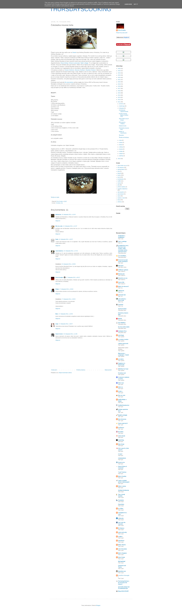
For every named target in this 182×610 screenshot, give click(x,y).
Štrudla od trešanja (124, 137)
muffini (119, 181)
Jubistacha (121, 290)
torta (62, 203)
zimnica (120, 201)
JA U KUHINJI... (122, 255)
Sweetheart (121, 540)
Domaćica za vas (122, 278)
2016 (119, 90)
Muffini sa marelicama (122, 132)
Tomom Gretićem (69, 70)
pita (118, 185)
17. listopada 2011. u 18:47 (66, 324)
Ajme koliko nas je (122, 165)
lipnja (120, 144)
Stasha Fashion (122, 308)
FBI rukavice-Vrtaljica (122, 123)
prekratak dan (122, 295)
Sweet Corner (59, 334)
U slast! (120, 454)
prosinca (121, 103)
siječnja (121, 155)
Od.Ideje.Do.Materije (123, 490)
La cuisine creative (123, 339)
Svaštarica (121, 427)
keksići (119, 173)
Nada (56, 239)
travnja (121, 149)
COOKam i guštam (123, 270)
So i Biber (120, 508)
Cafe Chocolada (122, 549)
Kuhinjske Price (122, 331)
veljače (121, 153)
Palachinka (121, 504)
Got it (136, 4)
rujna (120, 140)
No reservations (69, 82)
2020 (119, 81)
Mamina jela (121, 274)
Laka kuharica (59, 251)
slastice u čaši (121, 198)
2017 (119, 88)
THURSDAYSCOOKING (80, 9)
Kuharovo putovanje (74, 63)
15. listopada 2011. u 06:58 (68, 264)
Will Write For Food (123, 369)
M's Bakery (121, 528)
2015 (119, 93)
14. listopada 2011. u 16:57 (66, 239)
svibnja (121, 147)
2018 (119, 86)
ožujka (121, 151)
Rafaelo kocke (122, 126)
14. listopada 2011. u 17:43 (71, 251)
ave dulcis (121, 359)
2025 (119, 70)
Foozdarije (121, 500)
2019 (119, 84)
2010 (119, 158)
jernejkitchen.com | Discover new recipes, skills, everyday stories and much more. (123, 248)
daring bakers (121, 169)
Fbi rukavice (121, 167)
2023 (119, 75)
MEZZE (120, 318)
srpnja (121, 142)
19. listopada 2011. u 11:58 (70, 334)
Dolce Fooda (121, 557)
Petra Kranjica (59, 277)
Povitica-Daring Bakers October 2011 (123, 115)
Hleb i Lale (121, 383)
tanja (56, 324)
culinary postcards (123, 343)
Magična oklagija (122, 415)
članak (74, 52)
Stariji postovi (108, 370)
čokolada (58, 203)
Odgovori (57, 220)
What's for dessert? (123, 286)
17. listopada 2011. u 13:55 (66, 314)
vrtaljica (120, 536)
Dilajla (57, 289)
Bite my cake (59, 226)
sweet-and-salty (122, 532)
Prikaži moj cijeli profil (121, 32)
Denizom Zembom (80, 70)
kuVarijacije (121, 179)
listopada (121, 108)
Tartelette (120, 304)
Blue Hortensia (122, 419)
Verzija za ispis (55, 197)
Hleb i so (120, 387)
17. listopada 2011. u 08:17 (73, 277)
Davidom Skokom (91, 70)
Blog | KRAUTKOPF (123, 591)
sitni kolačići (121, 192)
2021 (119, 79)
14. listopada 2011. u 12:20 (69, 214)
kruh (119, 177)
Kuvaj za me (121, 462)
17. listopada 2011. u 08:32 (66, 289)
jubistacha (58, 214)
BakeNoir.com (122, 571)
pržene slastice (121, 186)
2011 (119, 102)
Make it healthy (122, 476)
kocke (119, 175)
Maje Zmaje (121, 444)
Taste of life (121, 282)
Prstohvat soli (122, 373)
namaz (119, 183)
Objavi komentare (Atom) (65, 372)
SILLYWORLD (121, 322)
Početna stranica (80, 370)
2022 (119, 77)
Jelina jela (121, 518)
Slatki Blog (121, 440)
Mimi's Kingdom (122, 553)
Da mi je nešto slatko (123, 327)
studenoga (122, 106)
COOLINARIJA (122, 458)
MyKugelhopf (121, 561)
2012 (119, 99)
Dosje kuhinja (64, 63)
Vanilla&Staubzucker (123, 405)
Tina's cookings (122, 241)
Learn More (128, 4)
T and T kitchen (122, 472)
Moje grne (120, 265)
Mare (56, 314)
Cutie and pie (121, 436)
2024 (119, 73)
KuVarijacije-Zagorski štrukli (123, 110)
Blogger (98, 605)
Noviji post (54, 370)
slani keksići (121, 194)
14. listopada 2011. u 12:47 (70, 226)
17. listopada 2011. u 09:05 (68, 299)
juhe (119, 171)
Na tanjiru (120, 431)
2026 (119, 68)
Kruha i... (120, 391)
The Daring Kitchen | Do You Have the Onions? (123, 582)
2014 (119, 95)
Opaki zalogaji (84, 63)
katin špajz (121, 335)
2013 (119, 97)
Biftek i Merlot (122, 544)
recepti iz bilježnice (122, 188)
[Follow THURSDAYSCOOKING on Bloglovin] (123, 38)
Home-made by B (122, 423)
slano (119, 196)
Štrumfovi (121, 135)
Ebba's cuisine (122, 486)
